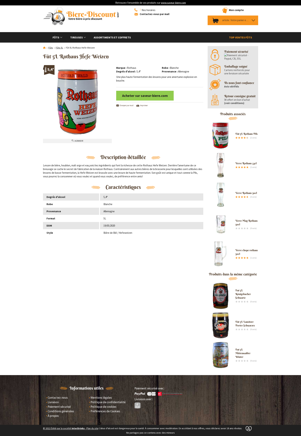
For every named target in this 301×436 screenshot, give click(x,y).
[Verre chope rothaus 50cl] (221, 254)
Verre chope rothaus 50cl (246, 252)
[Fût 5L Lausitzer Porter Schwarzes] (221, 325)
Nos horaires (148, 10)
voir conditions (234, 103)
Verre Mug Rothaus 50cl (246, 222)
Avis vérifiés (231, 86)
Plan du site (92, 428)
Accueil (44, 48)
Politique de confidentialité (108, 402)
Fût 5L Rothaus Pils (246, 133)
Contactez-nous (58, 398)
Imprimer (144, 105)
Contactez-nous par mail (154, 14)
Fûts (56, 37)
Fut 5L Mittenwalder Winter (242, 353)
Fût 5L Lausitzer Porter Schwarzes (245, 323)
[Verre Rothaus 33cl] (221, 165)
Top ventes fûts (240, 37)
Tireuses (76, 37)
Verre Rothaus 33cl (246, 163)
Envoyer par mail (126, 105)
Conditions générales (61, 411)
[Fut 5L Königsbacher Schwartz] (221, 296)
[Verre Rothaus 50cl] (221, 195)
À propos (53, 416)
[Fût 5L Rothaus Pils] (221, 136)
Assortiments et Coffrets (112, 37)
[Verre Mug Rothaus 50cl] (221, 224)
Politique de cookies (103, 407)
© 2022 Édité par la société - (64, 428)
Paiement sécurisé (59, 407)
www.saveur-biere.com (173, 2)
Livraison (53, 402)
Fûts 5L (59, 47)
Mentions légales (101, 398)
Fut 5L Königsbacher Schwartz (243, 294)
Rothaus (131, 67)
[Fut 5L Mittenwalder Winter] (221, 355)
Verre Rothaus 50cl (246, 193)
